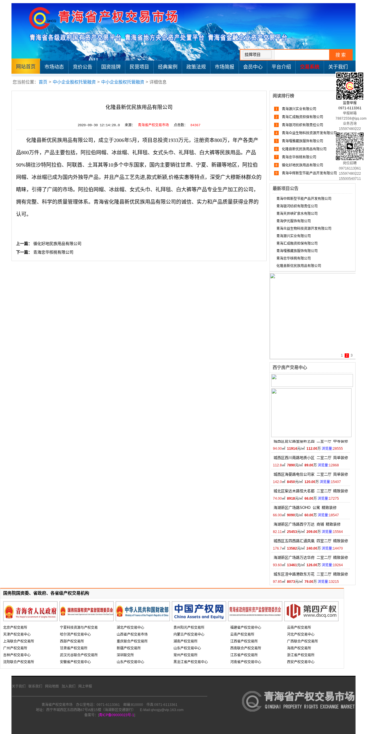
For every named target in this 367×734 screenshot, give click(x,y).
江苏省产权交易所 (244, 655)
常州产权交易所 (185, 655)
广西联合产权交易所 (302, 641)
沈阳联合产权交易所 (18, 662)
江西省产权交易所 (244, 641)
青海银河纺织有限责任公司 (302, 125)
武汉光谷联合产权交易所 (79, 655)
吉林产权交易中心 (17, 655)
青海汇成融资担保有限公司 (302, 117)
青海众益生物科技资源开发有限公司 (309, 133)
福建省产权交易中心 (245, 628)
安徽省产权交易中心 (75, 662)
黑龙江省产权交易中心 (190, 662)
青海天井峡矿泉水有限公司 (297, 214)
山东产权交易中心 (130, 662)
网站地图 (52, 686)
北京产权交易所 (15, 628)
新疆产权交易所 (129, 648)
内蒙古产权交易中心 (188, 634)
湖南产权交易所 (185, 641)
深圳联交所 (125, 655)
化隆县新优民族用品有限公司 (304, 149)
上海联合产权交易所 (18, 641)
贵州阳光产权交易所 (188, 628)
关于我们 (338, 67)
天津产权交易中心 (17, 634)
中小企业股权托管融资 (74, 81)
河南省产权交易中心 (245, 662)
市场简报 (224, 67)
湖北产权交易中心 (130, 628)
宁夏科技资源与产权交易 (79, 628)
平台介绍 (281, 67)
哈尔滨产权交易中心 (75, 634)
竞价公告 (82, 67)
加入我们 (68, 686)
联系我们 (35, 686)
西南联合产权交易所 (245, 648)
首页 (43, 81)
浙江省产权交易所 (301, 655)
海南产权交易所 (299, 648)
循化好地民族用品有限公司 (57, 243)
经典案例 (167, 67)
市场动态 (54, 67)
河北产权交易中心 (301, 634)
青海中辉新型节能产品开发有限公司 (309, 173)
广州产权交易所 (15, 648)
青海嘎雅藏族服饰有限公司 (302, 141)
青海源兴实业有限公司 (298, 109)
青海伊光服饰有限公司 (293, 221)
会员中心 (253, 67)
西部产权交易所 (72, 641)
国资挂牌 (111, 67)
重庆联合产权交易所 (132, 641)
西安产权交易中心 (301, 662)
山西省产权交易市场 (132, 634)
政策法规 (196, 67)
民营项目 (139, 67)
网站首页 (26, 66)
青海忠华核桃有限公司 (53, 252)
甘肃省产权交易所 (73, 648)
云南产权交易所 (242, 634)
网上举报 (85, 686)
